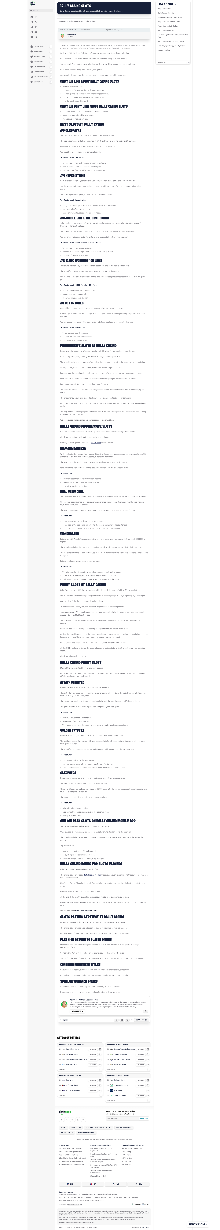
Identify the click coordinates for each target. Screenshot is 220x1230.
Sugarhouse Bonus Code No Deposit (72, 1165)
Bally (87, 21)
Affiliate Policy (79, 1227)
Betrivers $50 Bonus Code (68, 1155)
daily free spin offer (92, 875)
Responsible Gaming (86, 1132)
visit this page (125, 48)
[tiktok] (61, 1119)
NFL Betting (126, 1161)
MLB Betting (126, 1152)
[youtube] (83, 1119)
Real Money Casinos (75, 21)
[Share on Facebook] (127, 1020)
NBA (94, 1184)
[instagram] (78, 1119)
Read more (118, 11)
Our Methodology (123, 1127)
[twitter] (67, 1119)
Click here (100, 11)
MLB (117, 1184)
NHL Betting (126, 1165)
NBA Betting (126, 1155)
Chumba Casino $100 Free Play (70, 1148)
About (63, 1127)
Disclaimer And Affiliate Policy (98, 1127)
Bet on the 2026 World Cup (132, 1148)
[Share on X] (116, 1020)
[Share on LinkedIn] (122, 1020)
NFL (71, 1184)
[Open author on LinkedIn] (145, 1011)
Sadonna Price (71, 35)
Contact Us (76, 1127)
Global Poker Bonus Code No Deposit (72, 1158)
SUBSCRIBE (144, 1118)
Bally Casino (96, 443)
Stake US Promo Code (98, 1176)
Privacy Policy (67, 1132)
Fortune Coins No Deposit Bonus (71, 1161)
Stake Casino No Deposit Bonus (70, 1152)
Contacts (69, 1227)
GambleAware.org (74, 1205)
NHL (140, 1184)
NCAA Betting (127, 1158)
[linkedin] (72, 1119)
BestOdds (62, 21)
